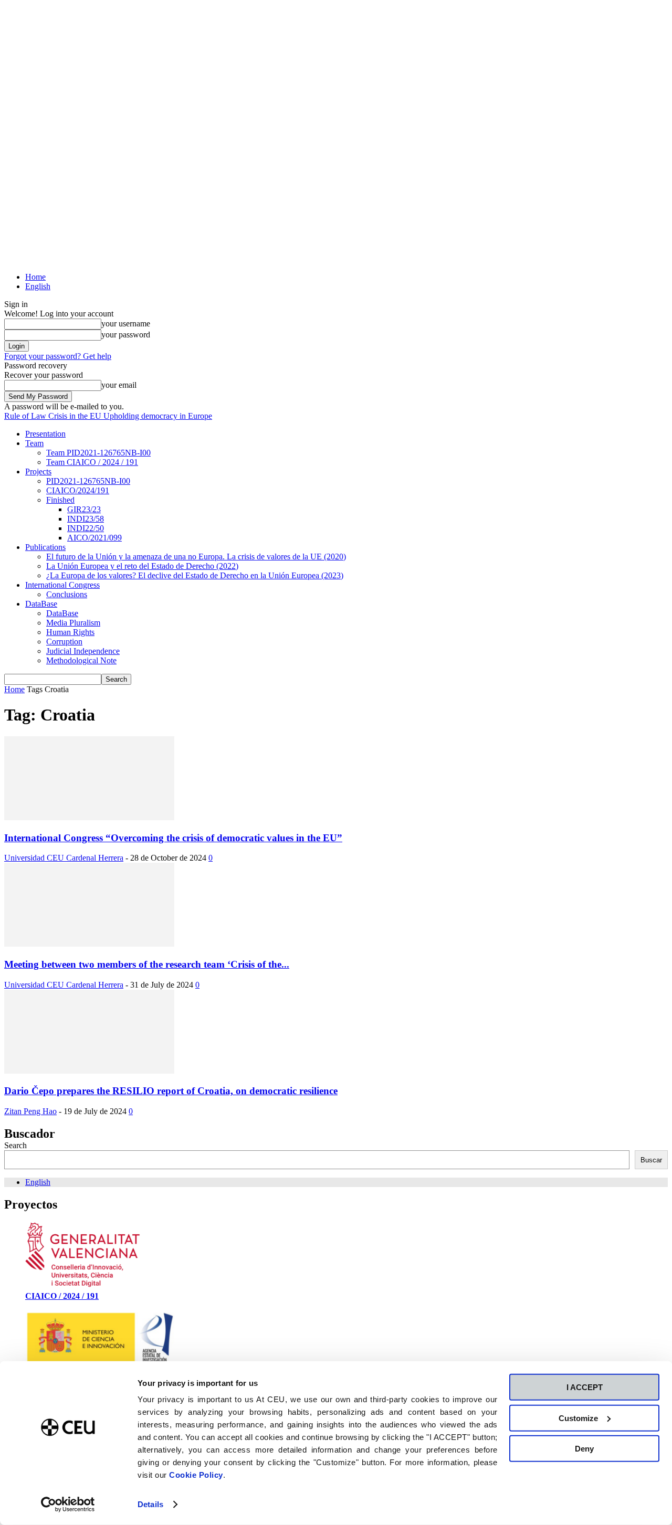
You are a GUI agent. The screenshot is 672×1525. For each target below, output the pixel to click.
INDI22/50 (85, 528)
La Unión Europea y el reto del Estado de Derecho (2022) (142, 566)
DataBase (41, 603)
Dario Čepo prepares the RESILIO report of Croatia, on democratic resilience (171, 1090)
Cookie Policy (196, 1474)
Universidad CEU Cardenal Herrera (63, 857)
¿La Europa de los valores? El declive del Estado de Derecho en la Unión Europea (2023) (194, 575)
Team (34, 443)
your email (118, 384)
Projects (38, 471)
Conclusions (66, 594)
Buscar (651, 1160)
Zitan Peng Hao (30, 1111)
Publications (45, 547)
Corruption (64, 641)
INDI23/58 (85, 518)
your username (125, 323)
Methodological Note (81, 660)
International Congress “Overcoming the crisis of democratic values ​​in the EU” (173, 837)
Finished (60, 499)
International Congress (62, 584)
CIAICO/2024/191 (77, 490)
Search (15, 1145)
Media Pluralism (73, 622)
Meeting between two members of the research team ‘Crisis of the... (146, 964)
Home (35, 276)
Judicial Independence (83, 651)
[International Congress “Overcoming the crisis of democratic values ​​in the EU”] (89, 817)
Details (150, 1504)
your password (125, 334)
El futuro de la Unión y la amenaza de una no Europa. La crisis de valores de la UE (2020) (196, 556)
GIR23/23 (84, 509)
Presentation (45, 433)
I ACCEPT (584, 1387)
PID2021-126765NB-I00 (88, 480)
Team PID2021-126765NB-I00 (98, 452)
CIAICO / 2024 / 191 (62, 1295)
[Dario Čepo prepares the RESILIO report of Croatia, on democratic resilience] (89, 1070)
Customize (578, 1417)
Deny (584, 1448)
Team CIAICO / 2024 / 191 (92, 462)
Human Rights (70, 632)
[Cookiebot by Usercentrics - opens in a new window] (68, 1504)
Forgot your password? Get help (57, 356)
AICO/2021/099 (94, 537)
